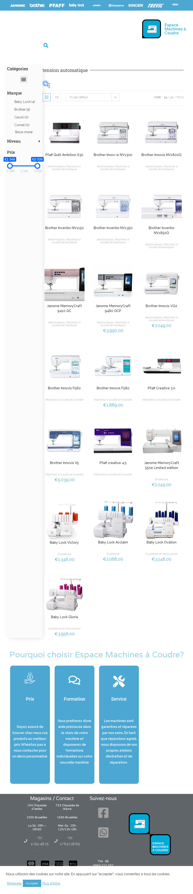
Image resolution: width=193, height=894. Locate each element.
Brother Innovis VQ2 (161, 306)
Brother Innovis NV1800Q (161, 155)
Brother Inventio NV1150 (64, 228)
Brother (22, 109)
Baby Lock (24, 102)
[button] (46, 45)
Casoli (21, 117)
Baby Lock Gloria (64, 617)
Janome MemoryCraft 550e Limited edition (161, 465)
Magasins (64, 28)
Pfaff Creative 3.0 (161, 388)
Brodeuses (161, 479)
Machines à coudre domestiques (66, 168)
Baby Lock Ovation (162, 542)
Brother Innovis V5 (64, 463)
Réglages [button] (14, 883)
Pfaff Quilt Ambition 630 (64, 155)
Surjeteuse (64, 554)
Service (86, 28)
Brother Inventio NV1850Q (161, 230)
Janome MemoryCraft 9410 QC (64, 308)
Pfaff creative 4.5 (113, 463)
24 (165, 97)
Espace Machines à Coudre (175, 29)
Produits (36, 28)
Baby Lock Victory (64, 542)
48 (171, 97)
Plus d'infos (51, 883)
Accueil (15, 28)
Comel (21, 125)
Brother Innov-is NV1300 (113, 155)
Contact (107, 28)
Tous (180, 97)
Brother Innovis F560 (64, 388)
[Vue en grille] (47, 97)
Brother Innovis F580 (113, 388)
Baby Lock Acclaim (113, 542)
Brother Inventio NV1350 (113, 228)
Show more (23, 132)
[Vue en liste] (57, 97)
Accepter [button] (32, 883)
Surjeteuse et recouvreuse (161, 553)
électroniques (56, 166)
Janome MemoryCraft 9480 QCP (113, 308)
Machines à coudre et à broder (64, 399)
